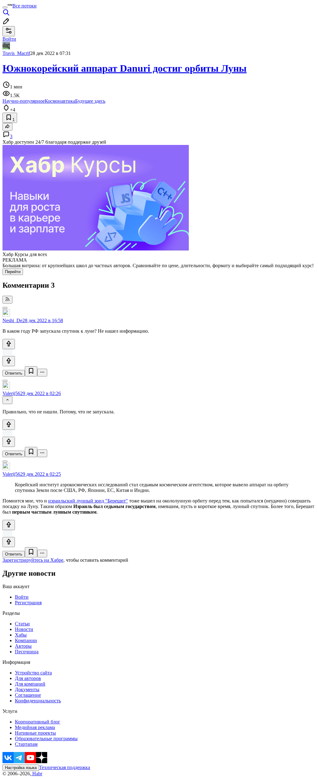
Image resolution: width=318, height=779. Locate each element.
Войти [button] (9, 39)
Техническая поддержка (64, 767)
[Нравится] (8, 344)
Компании (26, 640)
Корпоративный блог (37, 721)
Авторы (23, 646)
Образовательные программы (46, 738)
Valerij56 (11, 393)
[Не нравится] (8, 361)
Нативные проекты (35, 733)
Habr (36, 773)
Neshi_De (12, 320)
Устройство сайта (33, 672)
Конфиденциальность (38, 700)
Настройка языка (21, 767)
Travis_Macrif (16, 53)
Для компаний (30, 684)
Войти (22, 597)
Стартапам (26, 744)
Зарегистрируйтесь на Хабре (32, 560)
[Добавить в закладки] (31, 371)
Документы (27, 689)
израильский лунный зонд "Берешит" (88, 500)
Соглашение (28, 695)
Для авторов (28, 678)
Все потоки (24, 5)
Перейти (12, 271)
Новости (24, 629)
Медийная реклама (35, 727)
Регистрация (28, 602)
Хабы (21, 634)
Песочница (27, 651)
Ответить (13, 373)
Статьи (22, 623)
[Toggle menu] (4, 7)
